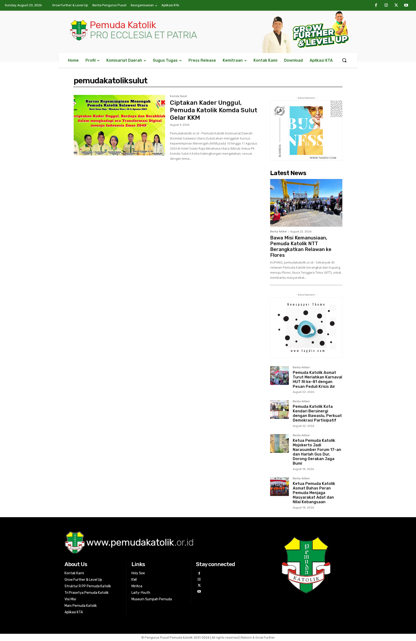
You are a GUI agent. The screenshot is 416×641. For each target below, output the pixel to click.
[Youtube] (406, 5)
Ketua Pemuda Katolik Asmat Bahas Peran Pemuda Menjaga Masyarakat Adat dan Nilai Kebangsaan (314, 492)
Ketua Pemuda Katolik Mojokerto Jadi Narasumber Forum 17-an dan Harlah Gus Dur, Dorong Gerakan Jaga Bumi (317, 452)
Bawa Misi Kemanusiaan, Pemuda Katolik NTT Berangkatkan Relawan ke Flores (301, 246)
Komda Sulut (178, 96)
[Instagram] (386, 5)
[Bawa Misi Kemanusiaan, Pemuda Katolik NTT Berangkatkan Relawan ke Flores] (306, 203)
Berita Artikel (278, 231)
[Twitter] (396, 5)
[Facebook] (376, 5)
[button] (344, 60)
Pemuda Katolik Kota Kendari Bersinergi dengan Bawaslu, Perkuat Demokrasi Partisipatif (317, 413)
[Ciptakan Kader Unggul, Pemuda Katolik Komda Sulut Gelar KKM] (119, 125)
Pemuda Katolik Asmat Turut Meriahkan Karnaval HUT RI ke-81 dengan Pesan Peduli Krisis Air (317, 379)
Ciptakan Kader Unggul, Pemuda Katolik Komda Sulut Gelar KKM (213, 110)
